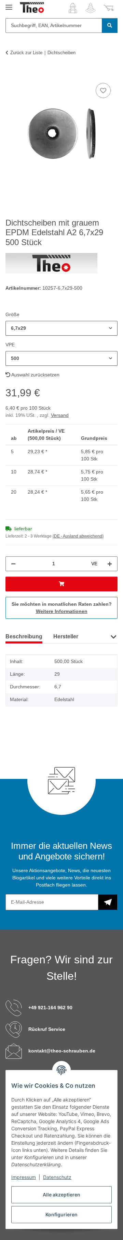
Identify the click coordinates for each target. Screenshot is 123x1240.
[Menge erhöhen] (109, 564)
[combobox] (61, 328)
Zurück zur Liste (26, 52)
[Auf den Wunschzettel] (103, 90)
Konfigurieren (61, 1214)
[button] (73, 8)
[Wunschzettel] (90, 8)
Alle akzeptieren (61, 1194)
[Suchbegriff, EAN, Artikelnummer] (110, 25)
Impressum (23, 1177)
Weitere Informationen (61, 611)
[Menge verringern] (13, 564)
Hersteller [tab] (65, 636)
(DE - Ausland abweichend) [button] (78, 536)
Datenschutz (57, 1177)
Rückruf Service (46, 1029)
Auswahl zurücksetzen (34, 374)
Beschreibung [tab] (23, 636)
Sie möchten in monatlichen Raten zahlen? (62, 607)
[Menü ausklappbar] (8, 4)
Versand (60, 415)
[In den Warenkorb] (10, 73)
